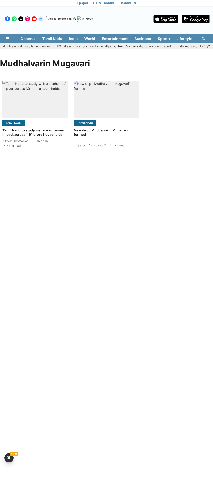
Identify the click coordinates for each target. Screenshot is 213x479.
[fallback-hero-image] (35, 99)
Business (142, 39)
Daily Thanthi (103, 3)
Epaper (82, 3)
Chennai (28, 39)
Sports (164, 39)
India (73, 39)
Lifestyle (184, 39)
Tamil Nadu (52, 39)
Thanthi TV (127, 3)
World (89, 39)
